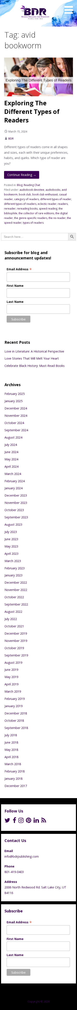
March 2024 (12, 474)
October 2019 (14, 648)
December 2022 (15, 582)
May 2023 (11, 546)
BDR (11, 138)
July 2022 (10, 619)
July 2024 (10, 445)
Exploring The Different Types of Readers (31, 111)
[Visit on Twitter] (7, 821)
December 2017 (15, 786)
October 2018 (14, 720)
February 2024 (14, 481)
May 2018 (11, 750)
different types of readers (20, 204)
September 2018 (16, 728)
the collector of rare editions (36, 213)
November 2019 (15, 641)
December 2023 (15, 495)
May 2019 (11, 677)
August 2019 (13, 662)
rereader (10, 208)
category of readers (26, 199)
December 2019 (15, 633)
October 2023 (14, 510)
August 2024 (13, 437)
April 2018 (11, 757)
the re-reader (57, 218)
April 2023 (11, 554)
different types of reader (55, 199)
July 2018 (10, 735)
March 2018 (12, 764)
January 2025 (13, 401)
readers (63, 204)
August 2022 (13, 612)
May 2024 (11, 459)
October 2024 (14, 423)
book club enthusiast (45, 194)
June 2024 (11, 452)
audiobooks (53, 190)
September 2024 (16, 430)
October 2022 (14, 597)
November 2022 (15, 590)
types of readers (33, 223)
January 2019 (13, 706)
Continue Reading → (21, 175)
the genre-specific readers (30, 218)
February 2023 (14, 568)
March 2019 (12, 691)
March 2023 (12, 561)
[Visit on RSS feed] (43, 821)
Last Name (15, 302)
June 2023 (11, 539)
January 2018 (13, 778)
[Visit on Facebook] (14, 821)
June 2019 (11, 670)
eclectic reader (47, 204)
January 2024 (13, 488)
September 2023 (16, 517)
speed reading (48, 208)
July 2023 (10, 532)
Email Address (19, 269)
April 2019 (11, 684)
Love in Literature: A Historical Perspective (34, 351)
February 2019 (14, 699)
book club (25, 194)
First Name (15, 286)
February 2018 (14, 771)
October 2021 (14, 626)
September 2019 (16, 655)
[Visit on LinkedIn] (36, 821)
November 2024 (15, 416)
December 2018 (15, 713)
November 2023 (15, 503)
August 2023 (13, 524)
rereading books (27, 208)
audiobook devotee (31, 190)
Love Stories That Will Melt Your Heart (31, 358)
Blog (19, 185)
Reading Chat (32, 185)
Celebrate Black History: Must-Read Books (34, 366)
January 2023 (13, 575)
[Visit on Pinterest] (28, 821)
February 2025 (14, 394)
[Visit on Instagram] (21, 821)
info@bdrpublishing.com (21, 856)
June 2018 (11, 742)
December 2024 (15, 408)
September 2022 (16, 604)
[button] (70, 7)
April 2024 (11, 466)
